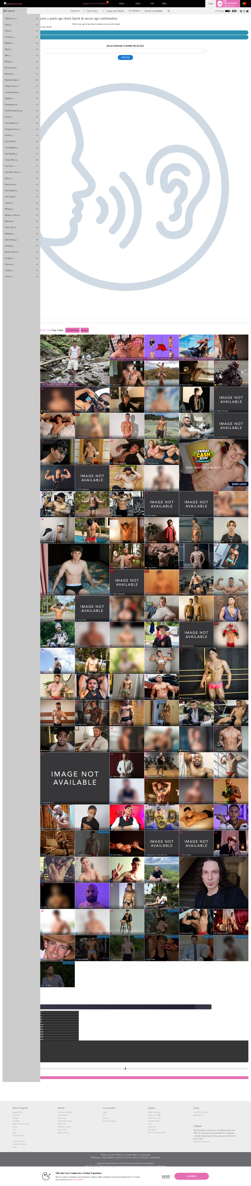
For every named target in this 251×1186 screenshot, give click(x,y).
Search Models (63, 1115)
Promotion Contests (64, 1127)
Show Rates (62, 1118)
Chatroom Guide (153, 1121)
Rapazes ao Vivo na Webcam (95, 3)
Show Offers (62, 1130)
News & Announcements (156, 1133)
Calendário (16, 1121)
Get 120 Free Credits (200, 1112)
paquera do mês (63, 1133)
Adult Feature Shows (65, 1121)
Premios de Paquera (109, 1121)
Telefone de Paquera (19, 1144)
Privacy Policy (78, 1179)
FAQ (150, 1124)
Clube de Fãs (62, 1124)
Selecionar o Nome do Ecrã (125, 46)
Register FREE (17, 1112)
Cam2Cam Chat (17, 1135)
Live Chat (15, 1115)
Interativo (15, 1118)
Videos (121, 3)
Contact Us (152, 1127)
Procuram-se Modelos (65, 1112)
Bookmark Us (198, 1115)
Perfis (138, 3)
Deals (14, 1147)
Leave (166, 1176)
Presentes (106, 1118)
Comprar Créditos (18, 1141)
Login (210, 3)
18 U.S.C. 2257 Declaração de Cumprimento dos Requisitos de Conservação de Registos (125, 1166)
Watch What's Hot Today (20, 1124)
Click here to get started (201, 1142)
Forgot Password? (154, 1118)
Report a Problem (154, 1112)
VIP (152, 3)
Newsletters (152, 1130)
